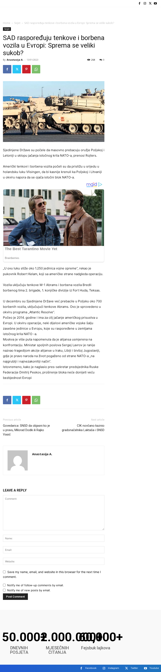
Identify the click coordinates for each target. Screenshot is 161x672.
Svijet (17, 23)
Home (6, 23)
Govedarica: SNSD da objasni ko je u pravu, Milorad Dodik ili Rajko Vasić (26, 430)
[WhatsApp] (36, 69)
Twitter (134, 668)
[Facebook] (139, 3)
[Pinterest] (26, 69)
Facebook (90, 668)
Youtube (154, 668)
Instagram (113, 668)
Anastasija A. (15, 59)
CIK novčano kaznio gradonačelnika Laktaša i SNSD (83, 428)
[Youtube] (155, 3)
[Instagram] (144, 3)
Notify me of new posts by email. (29, 590)
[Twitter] (150, 3)
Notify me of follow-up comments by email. (35, 585)
